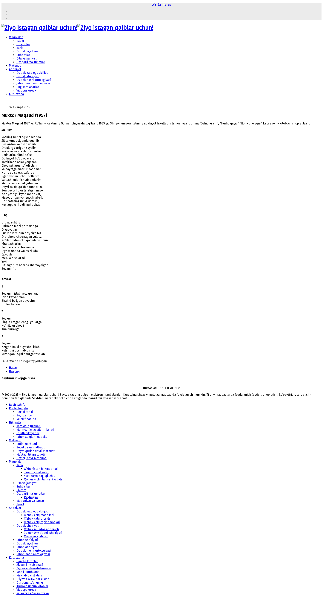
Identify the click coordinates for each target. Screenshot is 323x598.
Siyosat (21, 490)
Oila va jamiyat (26, 58)
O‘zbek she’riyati (27, 76)
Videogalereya (26, 90)
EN (169, 5)
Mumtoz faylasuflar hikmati (35, 429)
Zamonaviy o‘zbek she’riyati (43, 533)
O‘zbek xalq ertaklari (38, 518)
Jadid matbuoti (26, 444)
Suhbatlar (23, 55)
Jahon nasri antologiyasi (33, 83)
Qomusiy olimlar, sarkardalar (44, 479)
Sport (20, 504)
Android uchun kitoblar (32, 586)
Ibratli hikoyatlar (27, 433)
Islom (20, 40)
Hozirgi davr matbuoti (31, 458)
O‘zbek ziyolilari (27, 51)
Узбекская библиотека (32, 593)
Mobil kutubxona (27, 572)
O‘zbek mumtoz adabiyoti (41, 529)
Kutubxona (16, 94)
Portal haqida (18, 408)
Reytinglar (31, 497)
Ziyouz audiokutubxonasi (33, 568)
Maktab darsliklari (29, 575)
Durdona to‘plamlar (29, 582)
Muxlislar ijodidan (36, 536)
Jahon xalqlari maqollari (32, 437)
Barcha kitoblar (27, 561)
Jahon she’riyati (27, 540)
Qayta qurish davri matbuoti (35, 451)
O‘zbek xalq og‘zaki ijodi (32, 72)
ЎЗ (159, 5)
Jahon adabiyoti (27, 547)
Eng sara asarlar (27, 87)
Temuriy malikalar (36, 472)
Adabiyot (15, 69)
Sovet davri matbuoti (30, 447)
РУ (164, 5)
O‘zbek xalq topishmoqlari (42, 522)
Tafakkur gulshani (28, 426)
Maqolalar (16, 37)
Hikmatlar (23, 44)
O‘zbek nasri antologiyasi (33, 80)
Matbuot (15, 65)
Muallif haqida (26, 419)
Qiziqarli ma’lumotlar (30, 62)
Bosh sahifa (17, 405)
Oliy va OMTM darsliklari (33, 579)
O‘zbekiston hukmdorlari (41, 469)
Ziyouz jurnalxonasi (29, 565)
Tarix (19, 48)
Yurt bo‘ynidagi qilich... (39, 476)
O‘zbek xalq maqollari (39, 515)
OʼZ (154, 5)
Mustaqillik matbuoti (30, 454)
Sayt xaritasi (24, 415)
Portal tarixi (24, 412)
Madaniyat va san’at (30, 501)
